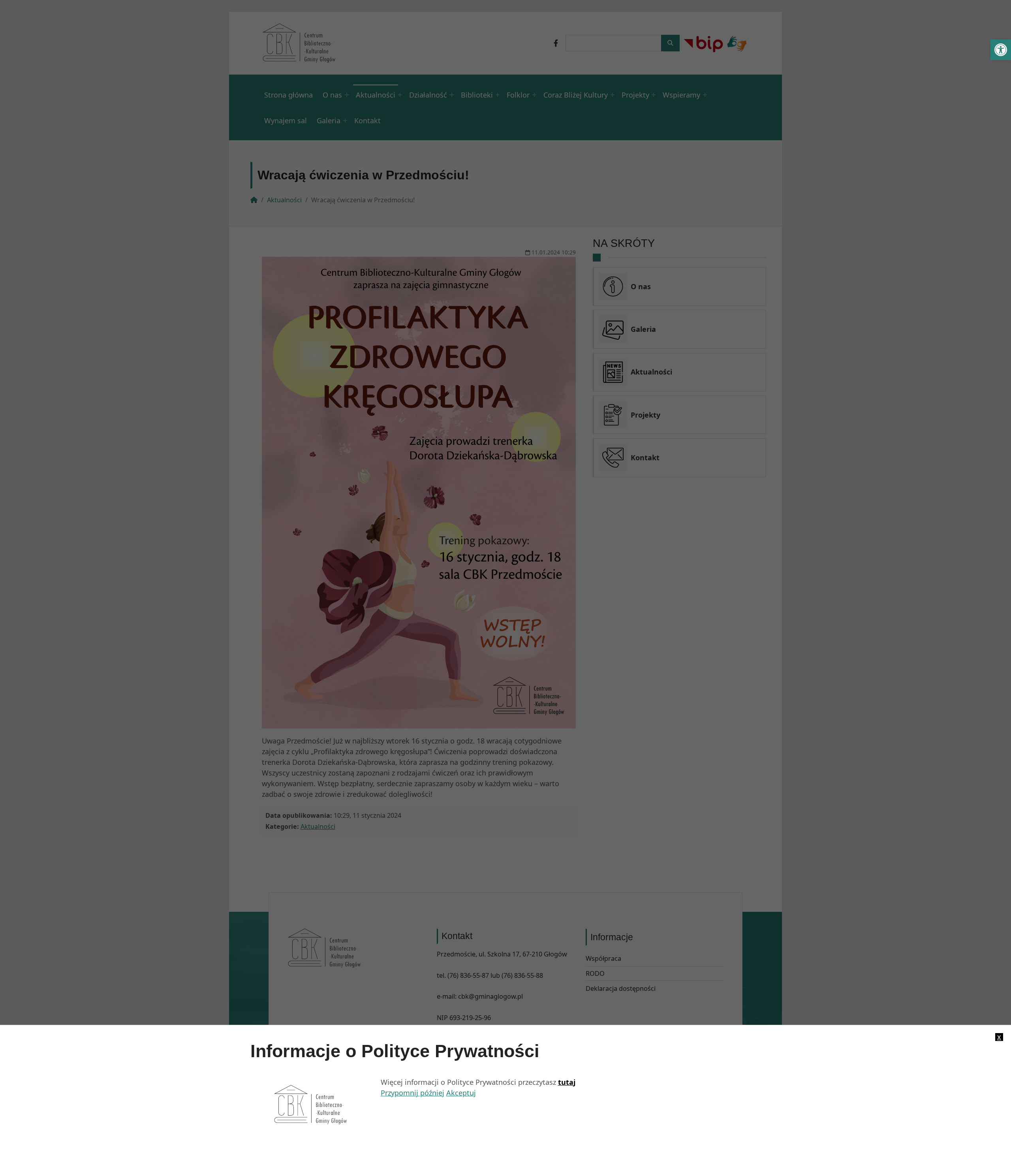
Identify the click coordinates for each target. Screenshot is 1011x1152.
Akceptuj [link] (461, 1092)
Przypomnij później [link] (412, 1092)
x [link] (999, 1037)
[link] (1000, 50)
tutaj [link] (566, 1082)
